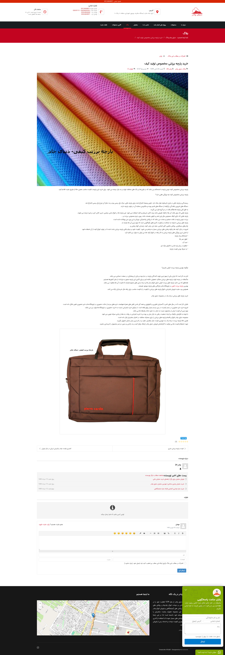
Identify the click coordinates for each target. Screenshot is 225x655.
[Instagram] (38, 648)
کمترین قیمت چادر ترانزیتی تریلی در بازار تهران (56, 448)
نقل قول (144, 533)
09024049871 (85, 14)
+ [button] (40, 603)
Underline (175, 533)
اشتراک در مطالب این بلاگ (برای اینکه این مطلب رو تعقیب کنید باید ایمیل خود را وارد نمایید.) (153, 563)
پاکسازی (140, 533)
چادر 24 (169, 69)
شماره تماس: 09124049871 (112, 1)
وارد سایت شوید (44, 524)
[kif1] (112, 129)
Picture (164, 533)
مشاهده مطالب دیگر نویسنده (154, 475)
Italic (179, 533)
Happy (134, 533)
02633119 (76, 10)
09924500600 (85, 12)
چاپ (160, 56)
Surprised (126, 533)
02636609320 (85, 10)
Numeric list (154, 533)
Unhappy (118, 533)
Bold (182, 533)
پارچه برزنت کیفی (177, 286)
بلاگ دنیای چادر (180, 69)
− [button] (40, 606)
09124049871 (85, 8)
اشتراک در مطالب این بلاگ (176, 56)
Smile (130, 533)
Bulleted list (158, 533)
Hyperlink (168, 533)
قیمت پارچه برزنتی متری (175, 448)
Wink (115, 533)
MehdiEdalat (184, 650)
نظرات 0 (130, 69)
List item (150, 533)
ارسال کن (182, 570)
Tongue (122, 533)
